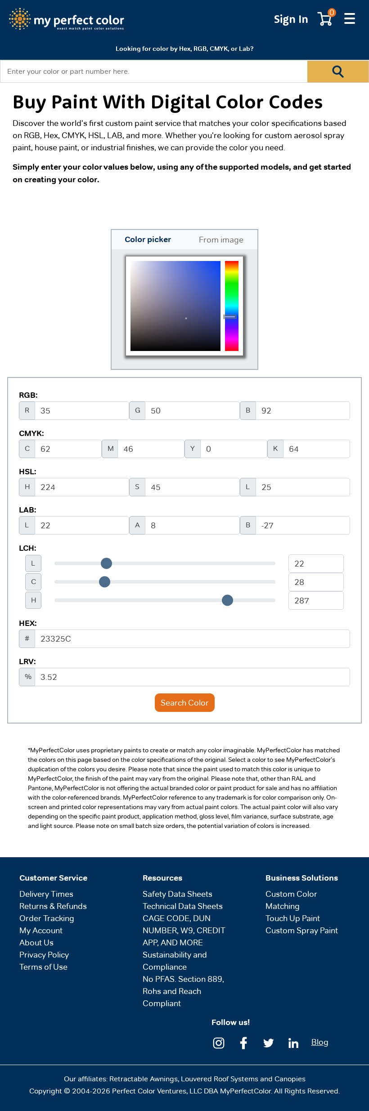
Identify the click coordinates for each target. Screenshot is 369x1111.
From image (221, 239)
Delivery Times (46, 894)
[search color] (338, 71)
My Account (41, 930)
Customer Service (53, 878)
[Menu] (349, 19)
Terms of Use (43, 967)
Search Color (185, 702)
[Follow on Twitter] (268, 1042)
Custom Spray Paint (302, 930)
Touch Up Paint (293, 918)
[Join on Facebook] (243, 1042)
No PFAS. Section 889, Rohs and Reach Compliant (183, 991)
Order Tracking (46, 918)
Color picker (148, 239)
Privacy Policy (44, 954)
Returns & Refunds (53, 906)
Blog (319, 1042)
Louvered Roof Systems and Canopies (243, 1079)
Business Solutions (302, 878)
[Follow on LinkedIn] (293, 1042)
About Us (36, 942)
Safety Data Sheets (177, 894)
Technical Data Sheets (183, 906)
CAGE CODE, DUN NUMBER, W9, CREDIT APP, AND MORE (184, 930)
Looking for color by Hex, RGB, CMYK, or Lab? (184, 49)
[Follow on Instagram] (219, 1042)
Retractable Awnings (143, 1079)
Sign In (291, 19)
